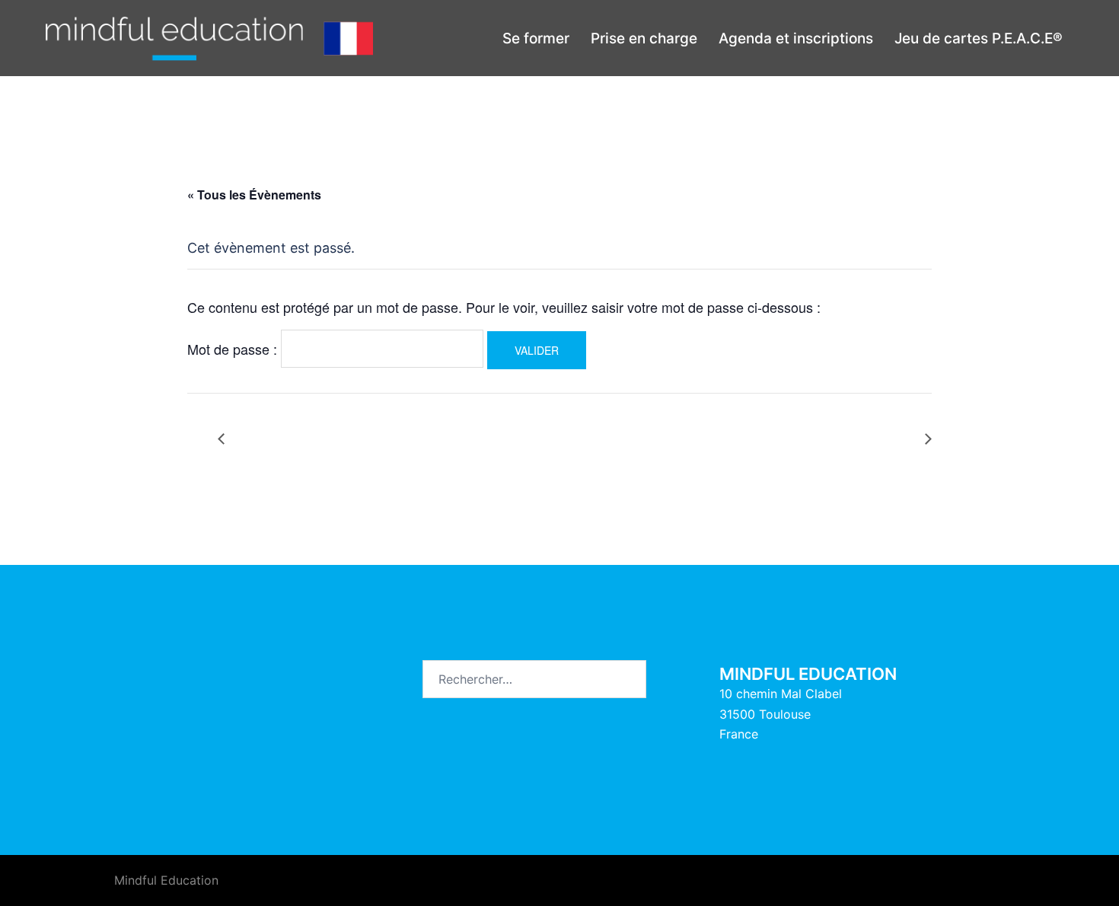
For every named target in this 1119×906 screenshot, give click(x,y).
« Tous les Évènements (254, 194)
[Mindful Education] (209, 38)
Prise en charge (644, 38)
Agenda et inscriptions (796, 38)
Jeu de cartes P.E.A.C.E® (978, 38)
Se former (535, 38)
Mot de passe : (234, 349)
